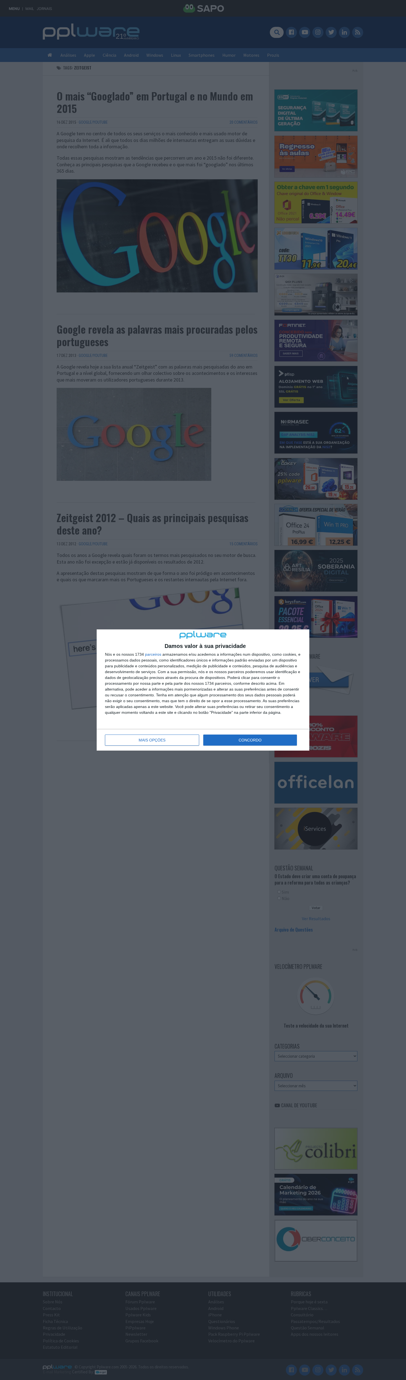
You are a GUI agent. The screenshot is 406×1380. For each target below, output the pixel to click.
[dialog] (203, 690)
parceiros (153, 654)
